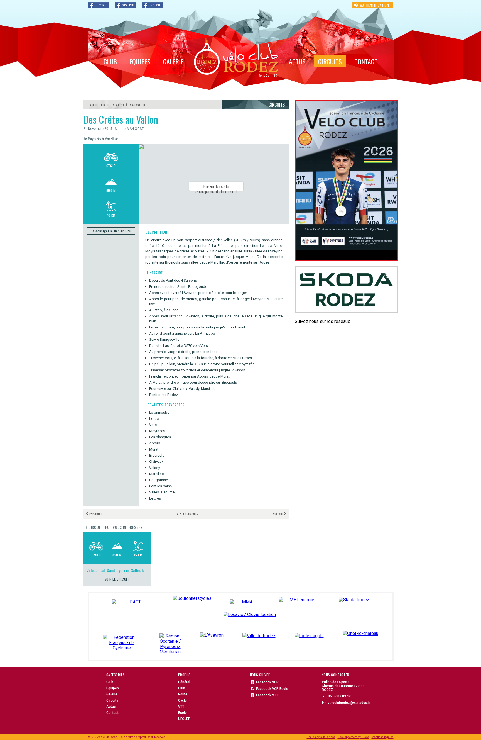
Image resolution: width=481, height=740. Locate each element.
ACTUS (297, 61)
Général (184, 682)
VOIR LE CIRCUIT (117, 579)
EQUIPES (140, 61)
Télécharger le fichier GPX (111, 230)
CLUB (110, 61)
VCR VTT (155, 5)
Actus (111, 707)
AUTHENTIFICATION (374, 5)
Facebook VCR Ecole (272, 689)
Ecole (182, 713)
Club (109, 682)
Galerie (111, 694)
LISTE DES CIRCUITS (186, 514)
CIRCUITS (330, 61)
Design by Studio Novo (321, 737)
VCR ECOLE (128, 5)
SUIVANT (278, 514)
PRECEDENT (95, 514)
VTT (181, 707)
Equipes (112, 688)
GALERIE (173, 61)
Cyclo (182, 700)
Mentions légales (383, 737)
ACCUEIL (95, 105)
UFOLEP (184, 719)
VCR (101, 5)
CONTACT (365, 61)
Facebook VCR (267, 682)
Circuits (112, 700)
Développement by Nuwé (353, 737)
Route (182, 694)
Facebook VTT (267, 695)
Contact (112, 713)
